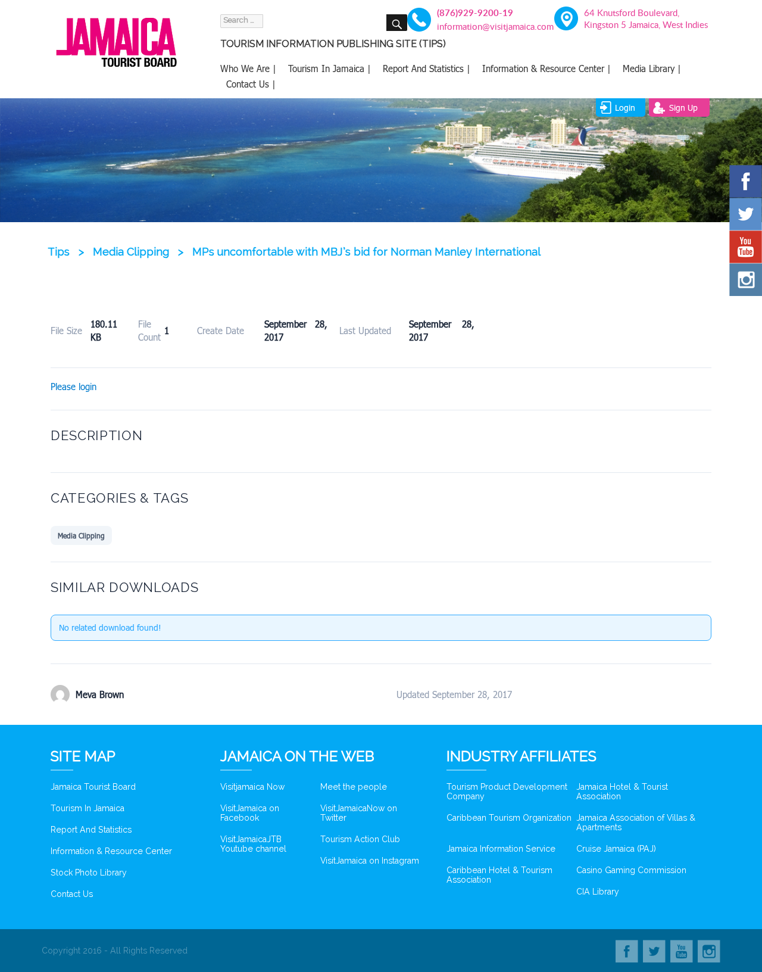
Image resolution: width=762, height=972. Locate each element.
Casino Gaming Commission (631, 870)
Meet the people (353, 787)
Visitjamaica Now (252, 787)
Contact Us (72, 894)
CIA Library (597, 891)
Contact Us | (251, 84)
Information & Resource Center (111, 851)
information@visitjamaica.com (488, 26)
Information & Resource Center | (546, 68)
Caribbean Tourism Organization (509, 818)
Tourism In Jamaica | (329, 68)
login (625, 107)
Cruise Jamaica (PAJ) (616, 848)
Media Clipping (81, 535)
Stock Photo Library (89, 872)
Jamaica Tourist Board (93, 787)
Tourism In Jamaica (87, 808)
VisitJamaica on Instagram (369, 860)
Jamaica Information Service (500, 848)
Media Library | (652, 68)
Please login (73, 386)
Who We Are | (248, 68)
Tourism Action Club (360, 839)
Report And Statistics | (426, 68)
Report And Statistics (91, 829)
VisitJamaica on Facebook (249, 813)
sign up (683, 107)
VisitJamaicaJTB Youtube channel (253, 843)
